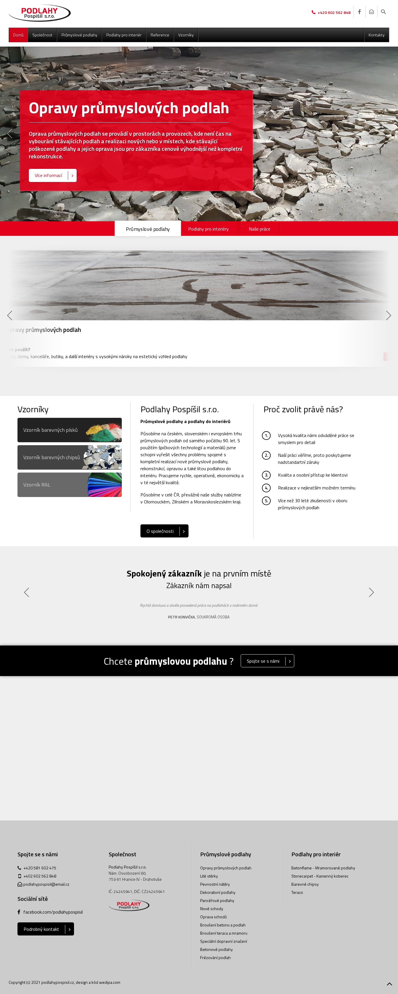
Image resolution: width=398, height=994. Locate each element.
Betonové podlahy (216, 949)
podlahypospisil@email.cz (46, 884)
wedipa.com (109, 982)
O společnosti (160, 531)
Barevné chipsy (305, 884)
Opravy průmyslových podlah (225, 868)
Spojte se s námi (263, 660)
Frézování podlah (215, 957)
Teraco (297, 892)
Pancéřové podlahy (217, 900)
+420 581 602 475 (39, 868)
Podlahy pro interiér (124, 35)
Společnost (42, 35)
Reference (160, 35)
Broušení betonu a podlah (223, 925)
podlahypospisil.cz (57, 982)
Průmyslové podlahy (79, 35)
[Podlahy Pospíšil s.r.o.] (40, 13)
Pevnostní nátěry (215, 884)
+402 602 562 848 (39, 876)
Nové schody (211, 908)
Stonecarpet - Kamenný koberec (319, 876)
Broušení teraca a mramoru (223, 933)
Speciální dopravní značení (223, 941)
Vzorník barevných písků (50, 430)
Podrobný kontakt (41, 929)
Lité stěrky (209, 876)
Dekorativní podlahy (217, 892)
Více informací (48, 175)
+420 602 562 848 (334, 12)
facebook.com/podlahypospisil (53, 911)
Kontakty (377, 35)
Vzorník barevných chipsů (51, 457)
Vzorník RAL (36, 485)
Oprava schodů (213, 917)
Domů (18, 35)
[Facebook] (359, 11)
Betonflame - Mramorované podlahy (323, 868)
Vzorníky (186, 35)
